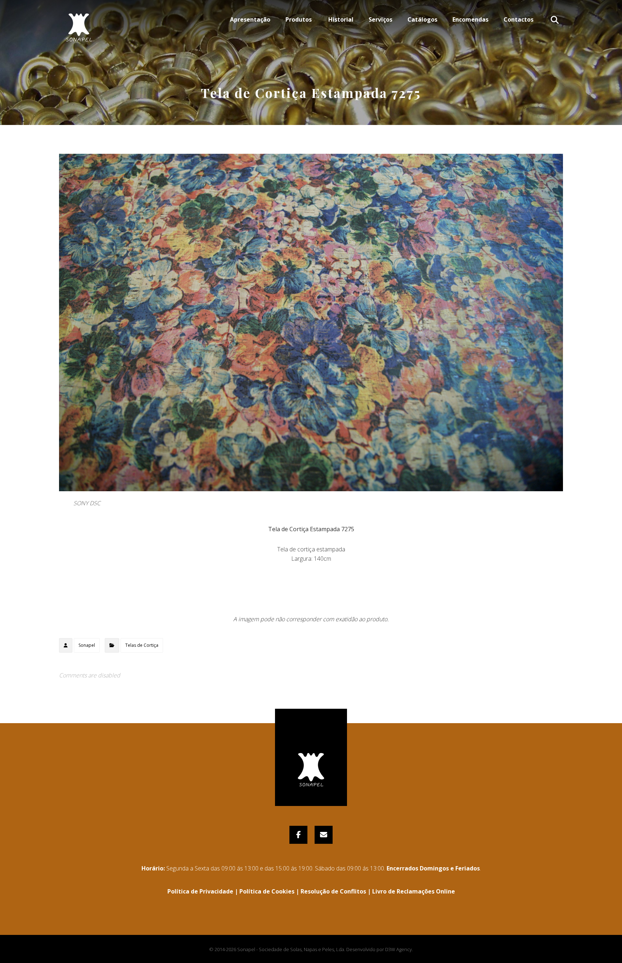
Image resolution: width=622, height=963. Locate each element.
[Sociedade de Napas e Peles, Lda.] (79, 23)
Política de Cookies (266, 891)
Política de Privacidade (200, 891)
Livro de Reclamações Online (413, 891)
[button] (554, 20)
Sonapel (86, 645)
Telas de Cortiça (141, 645)
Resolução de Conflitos (333, 891)
